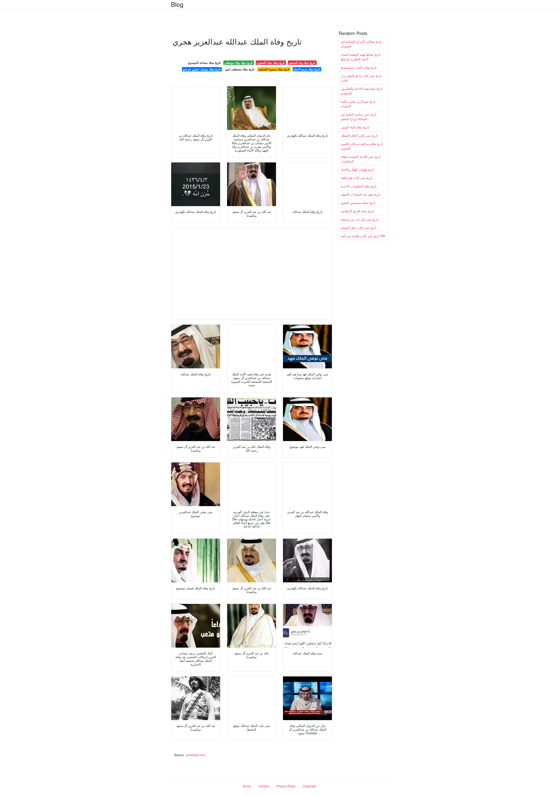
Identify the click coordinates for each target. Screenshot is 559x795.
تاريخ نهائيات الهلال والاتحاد (357, 169)
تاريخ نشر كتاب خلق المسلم (358, 227)
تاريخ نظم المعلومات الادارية (359, 186)
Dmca (247, 786)
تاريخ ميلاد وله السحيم (302, 62)
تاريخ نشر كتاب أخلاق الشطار (359, 135)
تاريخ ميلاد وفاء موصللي (238, 62)
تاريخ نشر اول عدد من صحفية (359, 219)
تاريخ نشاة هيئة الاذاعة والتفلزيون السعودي (362, 90)
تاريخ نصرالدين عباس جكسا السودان (358, 103)
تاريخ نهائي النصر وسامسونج (359, 67)
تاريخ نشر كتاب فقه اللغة (357, 178)
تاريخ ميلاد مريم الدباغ (307, 69)
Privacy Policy (285, 786)
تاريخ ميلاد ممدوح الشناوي (274, 69)
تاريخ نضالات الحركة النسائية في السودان (361, 43)
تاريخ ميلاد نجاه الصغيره (271, 62)
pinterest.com (195, 755)
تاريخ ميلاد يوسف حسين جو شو (202, 69)
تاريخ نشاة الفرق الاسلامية (357, 211)
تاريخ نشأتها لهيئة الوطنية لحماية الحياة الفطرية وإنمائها (361, 56)
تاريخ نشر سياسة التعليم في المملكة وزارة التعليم (358, 116)
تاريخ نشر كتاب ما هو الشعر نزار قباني (361, 77)
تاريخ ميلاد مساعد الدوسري (204, 62)
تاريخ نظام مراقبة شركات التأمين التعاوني (362, 145)
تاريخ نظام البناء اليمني (355, 127)
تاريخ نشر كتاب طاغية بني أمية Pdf (363, 236)
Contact (263, 786)
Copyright (309, 786)
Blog (177, 4)
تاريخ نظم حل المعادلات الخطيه (360, 194)
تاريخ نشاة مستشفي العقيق (358, 202)
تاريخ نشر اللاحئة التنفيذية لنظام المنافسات (361, 158)
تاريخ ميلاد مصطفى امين (239, 69)
